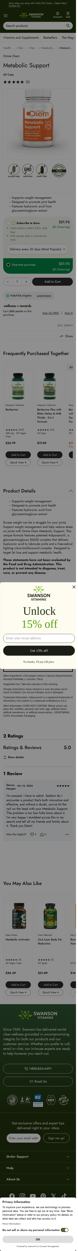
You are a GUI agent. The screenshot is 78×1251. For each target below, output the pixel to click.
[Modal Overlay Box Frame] (39, 625)
